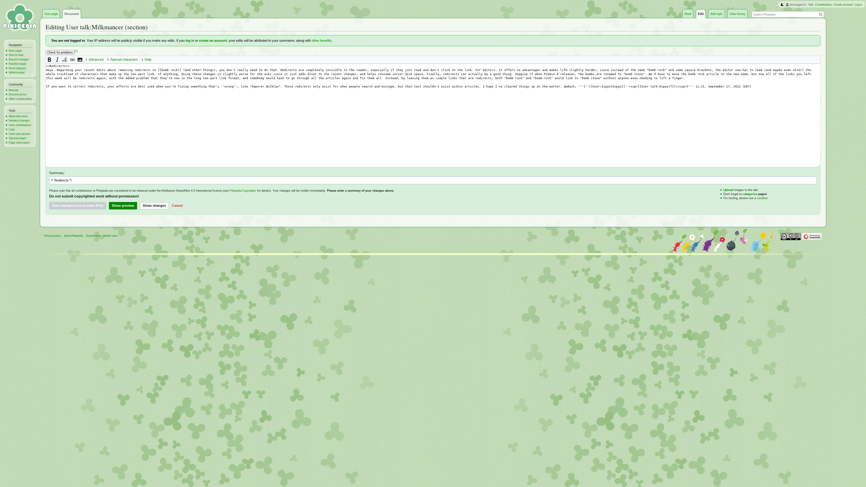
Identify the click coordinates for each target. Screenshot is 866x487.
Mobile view (110, 235)
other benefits (322, 40)
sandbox (762, 198)
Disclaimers (93, 235)
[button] (49, 59)
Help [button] (148, 59)
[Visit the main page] (20, 18)
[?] (76, 51)
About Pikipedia (73, 235)
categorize (750, 194)
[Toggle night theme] (782, 4)
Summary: (57, 173)
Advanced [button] (96, 59)
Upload (728, 190)
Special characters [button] (124, 59)
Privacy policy (52, 235)
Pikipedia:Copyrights (242, 190)
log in (189, 40)
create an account (213, 40)
